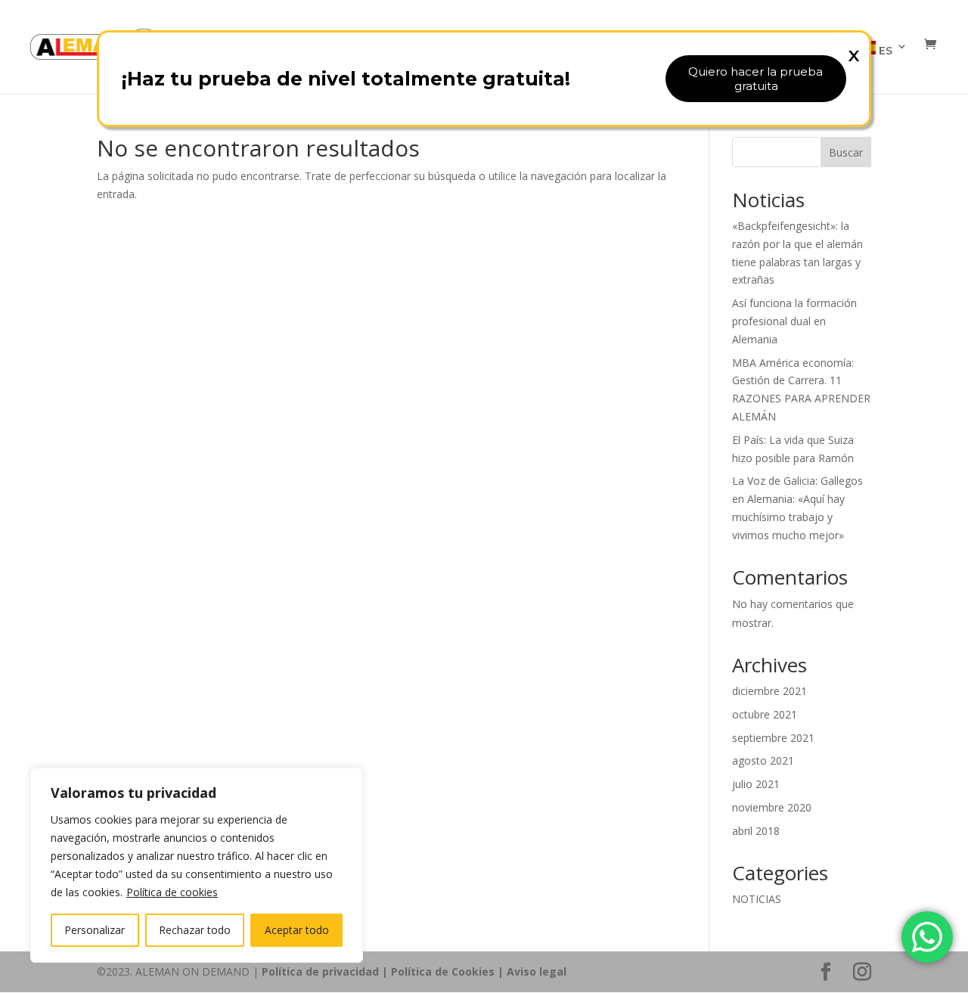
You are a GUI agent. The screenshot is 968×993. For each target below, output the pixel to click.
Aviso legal (536, 971)
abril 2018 (756, 831)
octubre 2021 (764, 714)
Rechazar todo (195, 930)
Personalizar (94, 930)
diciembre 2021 (769, 691)
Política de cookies (172, 892)
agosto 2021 (763, 760)
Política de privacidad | (326, 971)
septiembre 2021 (773, 738)
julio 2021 (756, 784)
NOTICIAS (756, 899)
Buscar (846, 152)
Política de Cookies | (449, 971)
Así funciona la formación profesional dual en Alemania (794, 321)
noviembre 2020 (771, 807)
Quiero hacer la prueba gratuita (755, 78)
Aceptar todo (297, 930)
